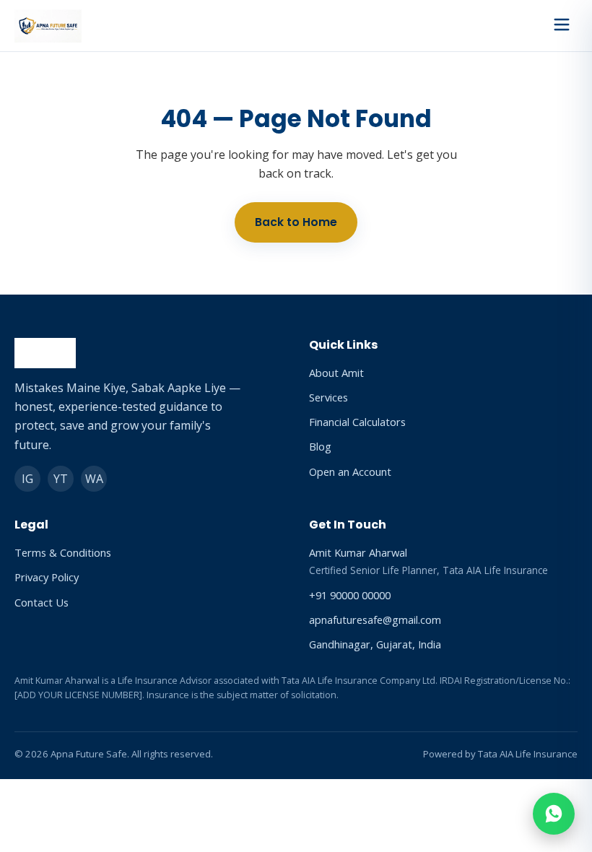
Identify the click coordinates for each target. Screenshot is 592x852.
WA (94, 479)
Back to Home (296, 222)
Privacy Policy (46, 577)
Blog (320, 446)
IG (27, 479)
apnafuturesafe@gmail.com (375, 619)
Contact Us (41, 602)
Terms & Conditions (62, 552)
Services (328, 397)
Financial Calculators (357, 421)
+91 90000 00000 (350, 595)
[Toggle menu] (562, 26)
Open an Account (350, 471)
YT (60, 479)
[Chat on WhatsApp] (554, 814)
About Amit (336, 372)
